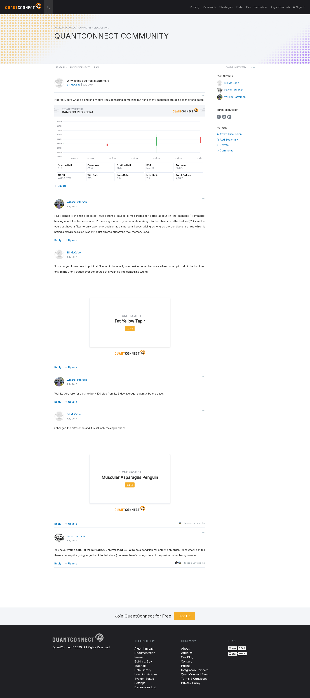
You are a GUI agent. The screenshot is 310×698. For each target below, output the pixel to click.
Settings (139, 683)
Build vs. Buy (143, 661)
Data (239, 7)
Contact (186, 661)
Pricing (194, 7)
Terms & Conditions (194, 678)
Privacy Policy (190, 683)
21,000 (242, 653)
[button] (235, 68)
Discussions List (145, 687)
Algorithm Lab (144, 648)
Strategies (226, 7)
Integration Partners (194, 670)
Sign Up (185, 616)
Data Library (142, 670)
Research (209, 7)
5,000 (242, 648)
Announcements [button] (80, 67)
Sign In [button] (300, 7)
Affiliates (186, 653)
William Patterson (77, 201)
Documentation (144, 653)
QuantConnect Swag (195, 674)
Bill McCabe (74, 252)
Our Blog (187, 657)
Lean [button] (96, 67)
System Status (144, 678)
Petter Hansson (76, 536)
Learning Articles (145, 674)
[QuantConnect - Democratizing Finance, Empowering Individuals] (23, 7)
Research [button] (61, 67)
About (185, 648)
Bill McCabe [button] (73, 84)
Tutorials (140, 666)
